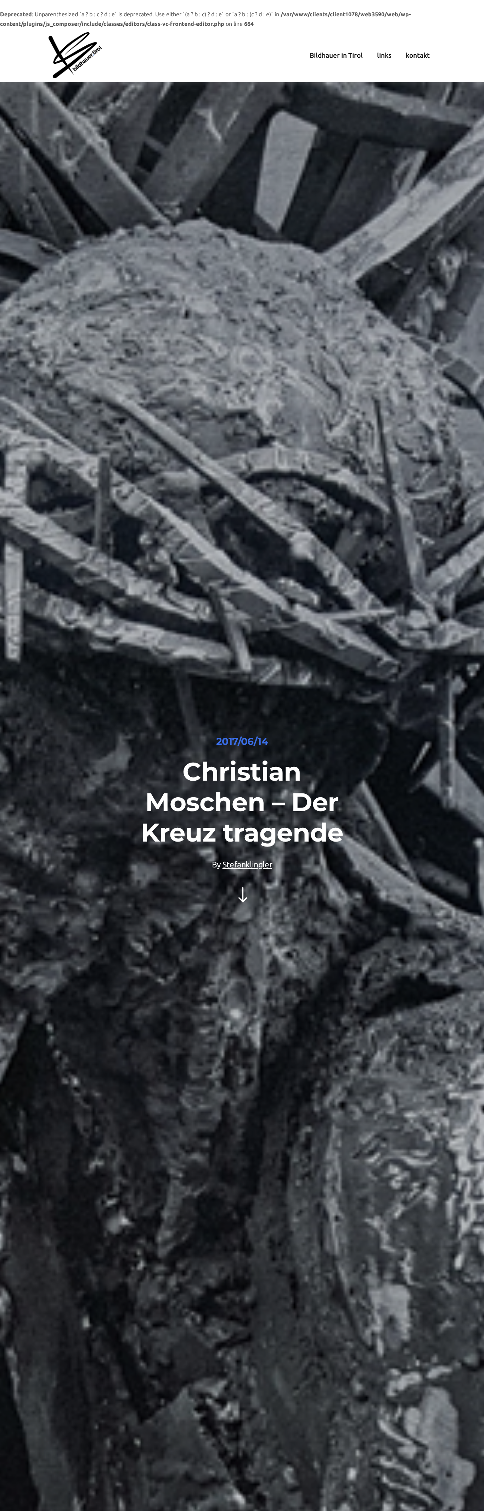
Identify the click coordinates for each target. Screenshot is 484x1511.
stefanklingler (247, 864)
